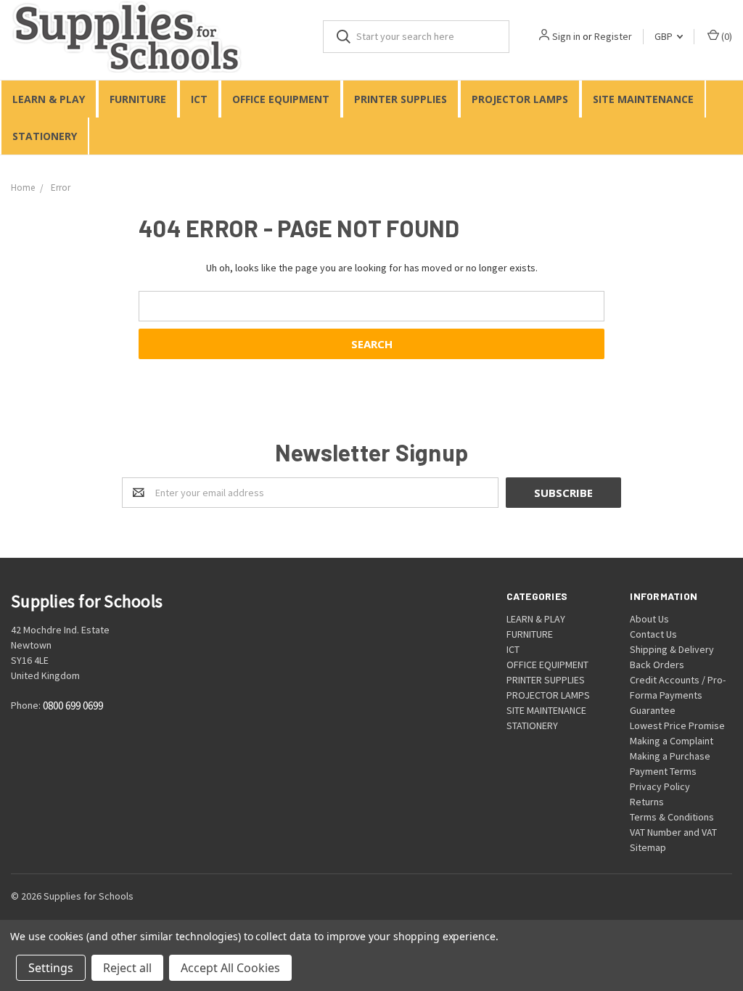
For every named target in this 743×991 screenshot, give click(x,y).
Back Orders (657, 664)
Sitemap (648, 847)
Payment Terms (663, 771)
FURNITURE (138, 99)
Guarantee (653, 710)
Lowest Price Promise (677, 725)
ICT (199, 99)
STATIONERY (44, 136)
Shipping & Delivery (672, 649)
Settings (50, 968)
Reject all (127, 968)
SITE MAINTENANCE (643, 99)
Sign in (566, 36)
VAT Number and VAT (673, 832)
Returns (647, 801)
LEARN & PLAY (48, 99)
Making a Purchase (670, 755)
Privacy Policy (660, 786)
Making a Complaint (671, 740)
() (725, 36)
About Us (649, 618)
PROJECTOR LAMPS (520, 99)
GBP (664, 36)
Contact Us (653, 634)
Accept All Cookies (230, 968)
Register (613, 36)
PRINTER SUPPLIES (400, 99)
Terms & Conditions (672, 816)
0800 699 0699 (73, 706)
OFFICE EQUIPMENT (280, 99)
